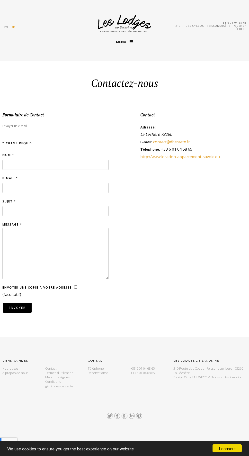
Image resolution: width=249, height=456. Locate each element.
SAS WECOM (201, 377)
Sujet (9, 201)
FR (13, 27)
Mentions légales (57, 377)
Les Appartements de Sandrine (124, 23)
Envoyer (17, 307)
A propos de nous (15, 373)
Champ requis (17, 143)
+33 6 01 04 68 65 (234, 22)
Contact (50, 368)
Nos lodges (10, 368)
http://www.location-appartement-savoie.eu (180, 156)
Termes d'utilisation (59, 373)
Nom (8, 155)
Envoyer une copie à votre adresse (37, 287)
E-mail (10, 178)
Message (12, 224)
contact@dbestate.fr (171, 142)
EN (6, 27)
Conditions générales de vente (59, 383)
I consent (227, 448)
